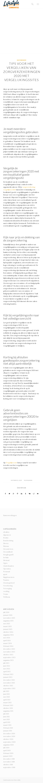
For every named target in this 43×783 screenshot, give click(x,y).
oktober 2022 (8, 686)
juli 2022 (6, 691)
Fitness (6, 546)
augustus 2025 (8, 621)
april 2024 (7, 641)
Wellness (6, 597)
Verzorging (7, 588)
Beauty (5, 538)
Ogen (5, 563)
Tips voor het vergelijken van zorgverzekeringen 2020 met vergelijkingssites (21, 72)
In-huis (5, 557)
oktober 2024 (8, 632)
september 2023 (9, 657)
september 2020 (9, 742)
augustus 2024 (8, 635)
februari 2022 (8, 705)
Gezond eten (8, 549)
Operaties (7, 569)
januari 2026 (7, 615)
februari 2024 (8, 646)
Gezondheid (21, 60)
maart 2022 (7, 703)
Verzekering (8, 586)
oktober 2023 (8, 655)
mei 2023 (6, 669)
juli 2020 (6, 748)
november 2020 (9, 736)
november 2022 (9, 683)
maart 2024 (7, 643)
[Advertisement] (21, 31)
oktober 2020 (8, 739)
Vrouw (5, 594)
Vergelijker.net (11, 463)
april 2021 (6, 722)
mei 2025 (6, 624)
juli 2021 (6, 714)
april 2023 (7, 672)
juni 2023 (6, 666)
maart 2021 (7, 725)
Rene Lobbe (17, 780)
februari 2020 (8, 753)
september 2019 (9, 767)
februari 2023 (8, 674)
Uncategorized (8, 583)
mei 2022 (6, 697)
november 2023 (9, 652)
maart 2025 (7, 626)
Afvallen (6, 532)
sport (5, 574)
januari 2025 (7, 629)
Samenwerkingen (10, 515)
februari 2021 (8, 728)
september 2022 (9, 688)
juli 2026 (6, 612)
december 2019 (9, 759)
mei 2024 (6, 638)
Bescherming (8, 541)
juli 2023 (6, 663)
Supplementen (8, 577)
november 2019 (9, 762)
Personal (6, 572)
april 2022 (6, 700)
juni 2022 (6, 694)
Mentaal (6, 560)
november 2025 (9, 618)
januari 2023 (7, 677)
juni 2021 (6, 717)
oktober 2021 (8, 708)
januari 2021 (7, 731)
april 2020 (7, 750)
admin (30, 480)
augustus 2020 (8, 745)
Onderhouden (8, 566)
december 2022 (9, 680)
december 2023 (9, 649)
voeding (6, 591)
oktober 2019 (8, 765)
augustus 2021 (8, 711)
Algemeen (7, 535)
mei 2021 (6, 719)
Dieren (5, 543)
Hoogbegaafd (8, 555)
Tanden (6, 580)
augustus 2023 (8, 660)
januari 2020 (7, 756)
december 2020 (9, 734)
